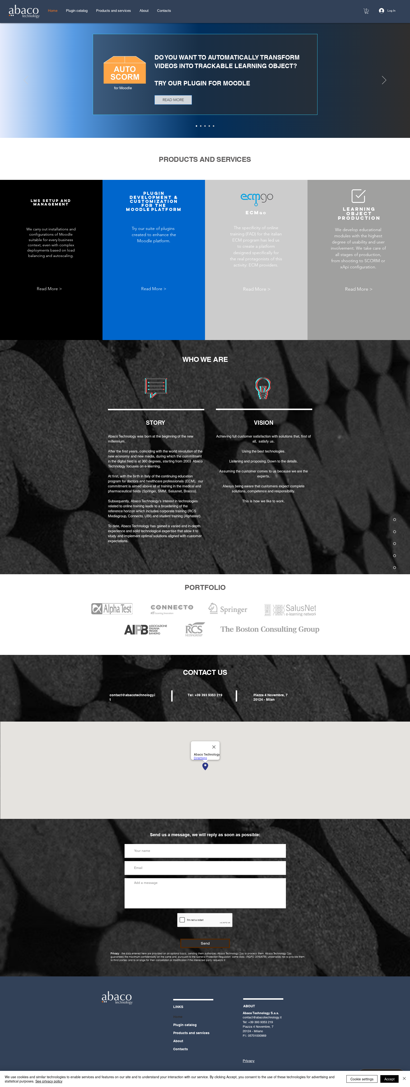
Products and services (191, 1033)
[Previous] (26, 80)
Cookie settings (361, 1079)
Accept (389, 1079)
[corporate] (213, 126)
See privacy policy (48, 1081)
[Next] (384, 80)
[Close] (404, 1079)
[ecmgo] (209, 126)
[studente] (205, 126)
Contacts (180, 1049)
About (178, 1041)
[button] (366, 11)
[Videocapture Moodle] (200, 126)
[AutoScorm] (196, 126)
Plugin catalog (185, 1025)
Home (177, 1017)
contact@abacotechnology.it (262, 1017)
